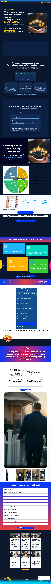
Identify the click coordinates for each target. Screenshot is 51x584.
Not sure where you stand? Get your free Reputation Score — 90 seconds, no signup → (25, 94)
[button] (15, 541)
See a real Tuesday (20, 31)
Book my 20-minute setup (9, 31)
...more (28, 546)
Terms (40, 575)
